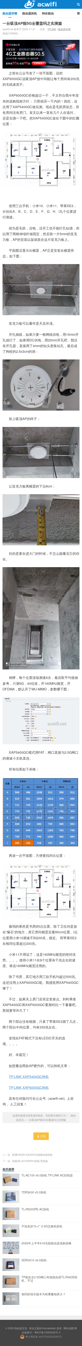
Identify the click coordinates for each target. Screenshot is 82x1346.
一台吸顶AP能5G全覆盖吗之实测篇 (32, 23)
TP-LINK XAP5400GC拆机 (29, 1076)
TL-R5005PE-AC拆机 (35, 1209)
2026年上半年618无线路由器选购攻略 (46, 1243)
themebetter (49, 1328)
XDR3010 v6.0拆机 (34, 1260)
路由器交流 (41, 4)
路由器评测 (10, 13)
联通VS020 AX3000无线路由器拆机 (32, 1154)
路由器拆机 (29, 13)
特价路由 (48, 13)
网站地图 (68, 1328)
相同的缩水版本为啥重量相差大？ (43, 1294)
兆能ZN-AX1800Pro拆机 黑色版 (30, 1161)
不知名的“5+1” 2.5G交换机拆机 (41, 1226)
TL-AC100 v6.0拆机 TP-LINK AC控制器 (47, 1175)
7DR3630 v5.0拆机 (33, 1192)
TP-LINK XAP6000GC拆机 (29, 1087)
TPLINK (51, 29)
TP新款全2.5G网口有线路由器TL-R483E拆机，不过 (49, 1278)
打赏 (43, 1136)
